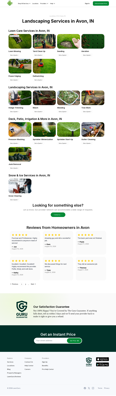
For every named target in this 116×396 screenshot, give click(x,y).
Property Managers (14, 373)
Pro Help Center (48, 369)
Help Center (29, 366)
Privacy (106, 388)
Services (10, 362)
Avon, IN (63, 16)
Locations (53, 16)
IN (58, 16)
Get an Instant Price (101, 3)
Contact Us (29, 362)
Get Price (73, 341)
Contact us (57, 215)
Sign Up (44, 362)
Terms (100, 388)
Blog (8, 369)
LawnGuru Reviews (14, 376)
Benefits (45, 366)
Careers (27, 369)
